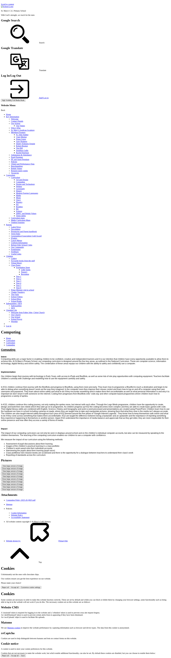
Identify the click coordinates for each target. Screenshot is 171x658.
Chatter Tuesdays (18, 292)
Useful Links (16, 254)
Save (23, 656)
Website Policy (17, 515)
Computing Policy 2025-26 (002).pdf (20, 500)
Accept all (15, 587)
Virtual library (16, 263)
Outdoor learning (18, 222)
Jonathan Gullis (22, 150)
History (19, 191)
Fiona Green (21, 139)
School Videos (17, 297)
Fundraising (15, 249)
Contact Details (17, 121)
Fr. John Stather (22, 135)
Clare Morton (21, 137)
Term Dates (15, 234)
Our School (15, 123)
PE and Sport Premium (20, 159)
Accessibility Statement (20, 517)
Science (19, 211)
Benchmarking (17, 166)
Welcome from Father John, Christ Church (28, 312)
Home (8, 114)
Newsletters (15, 229)
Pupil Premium (17, 157)
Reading (19, 207)
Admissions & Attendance (21, 155)
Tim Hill (19, 148)
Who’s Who (16, 128)
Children (9, 256)
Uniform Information (19, 243)
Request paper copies (19, 171)
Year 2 (18, 279)
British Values (16, 168)
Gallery (14, 258)
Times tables (21, 216)
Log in (8, 326)
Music (18, 198)
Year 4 (18, 283)
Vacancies (15, 173)
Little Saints (25, 270)
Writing (19, 186)
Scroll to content (7, 4)
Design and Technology (25, 184)
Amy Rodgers (21, 141)
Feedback (15, 252)
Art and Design (22, 180)
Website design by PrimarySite (37, 541)
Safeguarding (16, 306)
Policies (14, 162)
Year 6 (18, 288)
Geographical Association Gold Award (26, 236)
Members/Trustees (18, 132)
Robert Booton (22, 146)
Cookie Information (19, 513)
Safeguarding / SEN (14, 303)
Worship (14, 321)
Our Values (20, 126)
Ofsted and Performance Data (22, 164)
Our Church (16, 315)
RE (17, 209)
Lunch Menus (16, 240)
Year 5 (18, 285)
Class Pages (15, 265)
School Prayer (16, 319)
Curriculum (10, 175)
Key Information (12, 117)
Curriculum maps (18, 218)
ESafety (14, 238)
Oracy (18, 200)
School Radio (16, 301)
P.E (17, 204)
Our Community (17, 247)
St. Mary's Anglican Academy (23, 130)
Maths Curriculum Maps (20, 220)
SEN (13, 308)
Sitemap (9, 504)
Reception (25, 274)
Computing (20, 182)
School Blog (16, 299)
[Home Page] (7, 7)
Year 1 (18, 276)
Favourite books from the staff (23, 261)
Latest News (16, 227)
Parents (9, 225)
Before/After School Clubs (21, 245)
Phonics (19, 202)
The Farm (15, 294)
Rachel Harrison (22, 153)
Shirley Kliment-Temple (25, 144)
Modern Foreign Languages (27, 193)
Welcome (14, 119)
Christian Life (11, 310)
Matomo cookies (13, 628)
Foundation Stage (23, 267)
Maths (18, 195)
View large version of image (13, 466)
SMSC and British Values (26, 213)
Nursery (24, 272)
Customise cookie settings (30, 587)
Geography (20, 189)
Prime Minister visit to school (22, 290)
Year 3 (18, 281)
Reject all (5, 587)
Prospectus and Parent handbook (24, 231)
